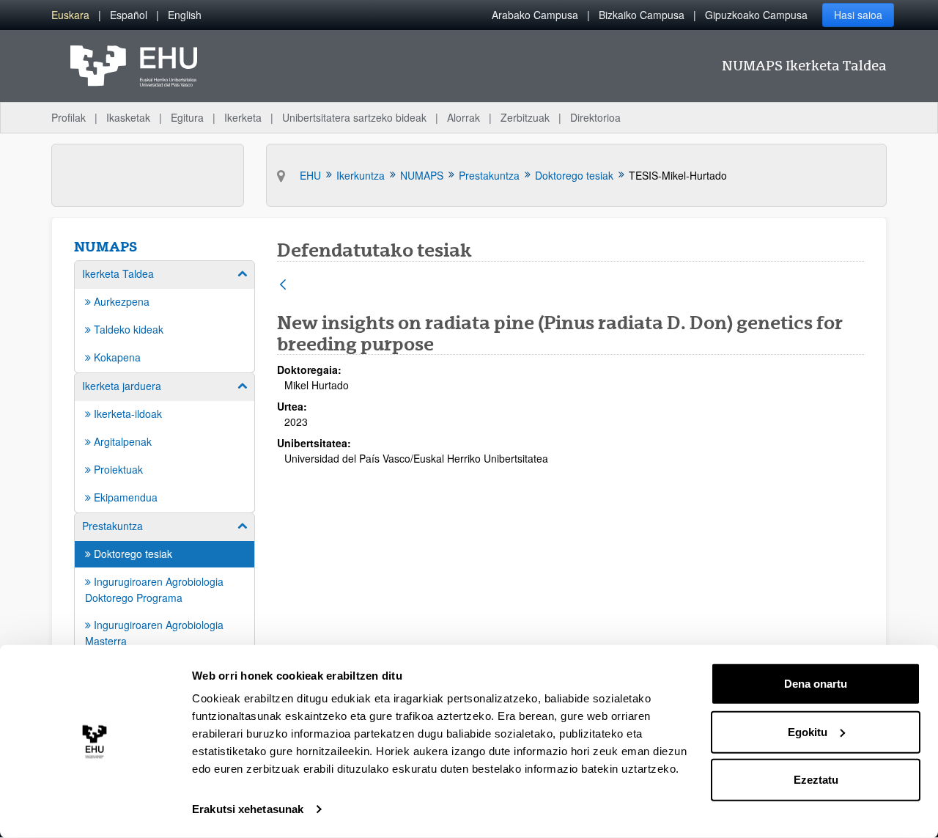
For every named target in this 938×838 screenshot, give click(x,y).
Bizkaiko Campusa (641, 14)
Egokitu (807, 731)
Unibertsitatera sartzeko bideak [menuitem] (354, 117)
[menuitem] (70, 15)
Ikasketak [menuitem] (128, 117)
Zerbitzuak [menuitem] (525, 117)
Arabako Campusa (535, 14)
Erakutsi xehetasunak (247, 809)
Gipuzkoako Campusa (756, 14)
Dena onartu (815, 683)
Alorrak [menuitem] (463, 117)
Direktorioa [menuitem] (595, 117)
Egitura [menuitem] (187, 117)
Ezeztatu (816, 779)
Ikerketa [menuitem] (243, 117)
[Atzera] (283, 285)
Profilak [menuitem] (68, 117)
